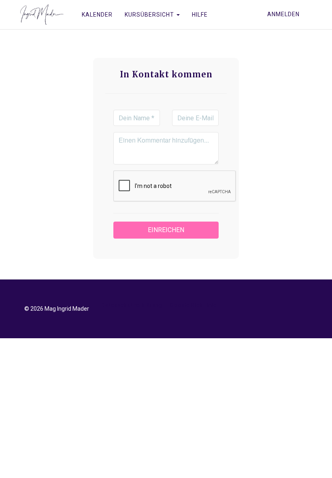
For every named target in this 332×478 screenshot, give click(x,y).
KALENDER (97, 14)
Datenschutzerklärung (131, 304)
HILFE (200, 14)
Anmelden (283, 14)
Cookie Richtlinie (193, 304)
